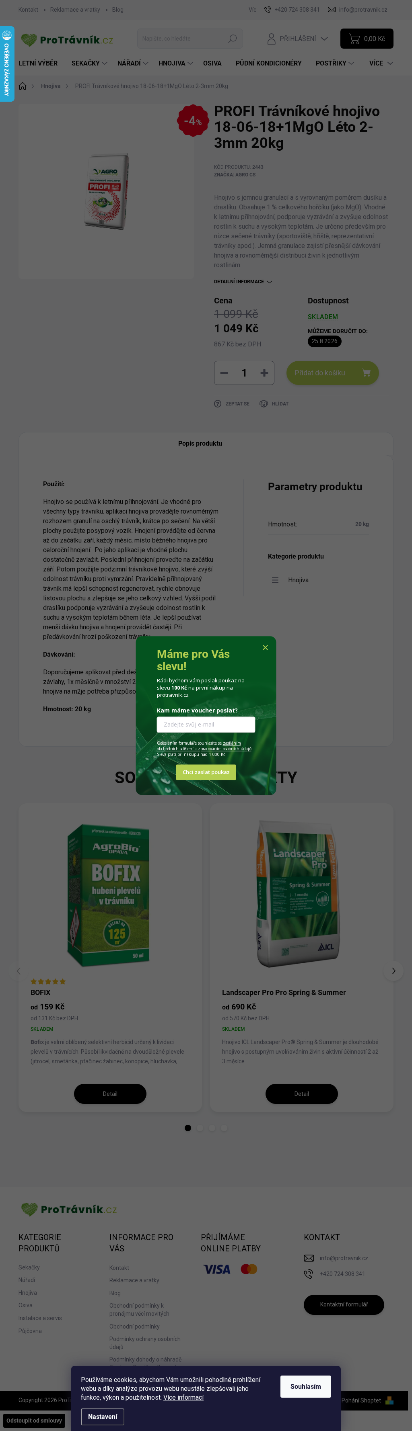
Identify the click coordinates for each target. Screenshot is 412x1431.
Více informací (183, 1397)
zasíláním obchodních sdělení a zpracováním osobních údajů (204, 746)
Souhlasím (305, 1386)
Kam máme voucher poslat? (197, 710)
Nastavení (102, 1417)
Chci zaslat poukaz (206, 772)
